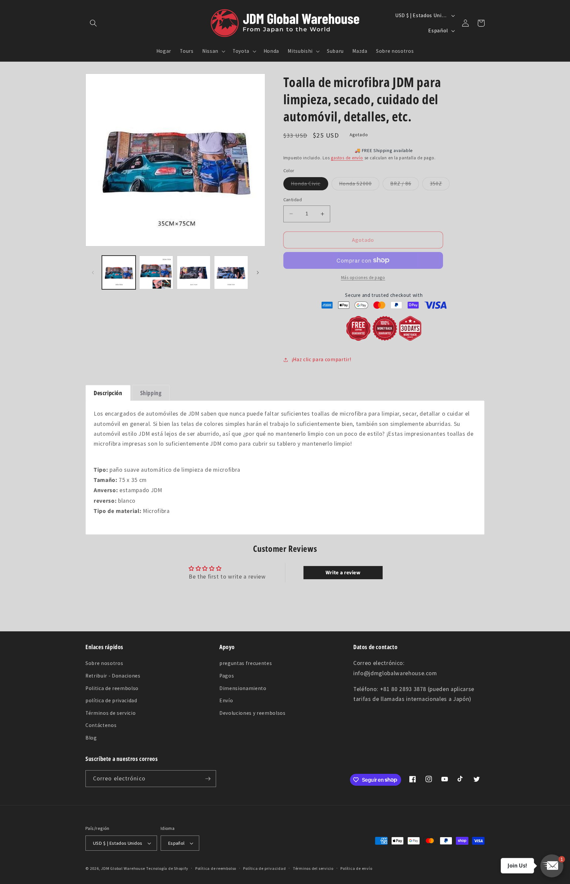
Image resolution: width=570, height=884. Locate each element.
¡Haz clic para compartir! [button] (321, 359)
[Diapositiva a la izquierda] (92, 272)
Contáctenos (100, 725)
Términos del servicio (313, 868)
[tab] (108, 393)
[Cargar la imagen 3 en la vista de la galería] (194, 273)
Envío (226, 700)
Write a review (343, 572)
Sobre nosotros (104, 663)
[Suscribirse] (208, 778)
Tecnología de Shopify (167, 868)
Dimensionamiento (243, 688)
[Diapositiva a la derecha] (258, 272)
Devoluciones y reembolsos (252, 713)
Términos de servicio (110, 713)
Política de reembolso (215, 868)
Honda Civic (309, 185)
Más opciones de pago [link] (363, 277)
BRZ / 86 (404, 185)
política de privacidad (111, 700)
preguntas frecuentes (245, 663)
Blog (91, 738)
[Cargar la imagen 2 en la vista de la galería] (156, 273)
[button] (93, 23)
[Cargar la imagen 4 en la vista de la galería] (231, 273)
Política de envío (356, 868)
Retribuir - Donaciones (113, 676)
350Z (440, 185)
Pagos (226, 676)
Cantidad (292, 200)
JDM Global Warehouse (123, 868)
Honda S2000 (359, 185)
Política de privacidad (264, 868)
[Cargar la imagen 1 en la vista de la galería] (119, 273)
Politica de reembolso (112, 688)
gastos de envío (347, 158)
